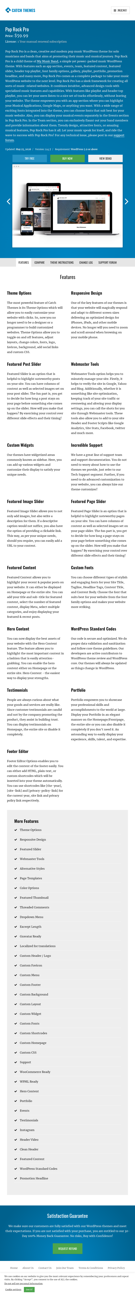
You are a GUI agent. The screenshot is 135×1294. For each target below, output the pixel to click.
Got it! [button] (29, 1289)
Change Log (86, 262)
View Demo (105, 158)
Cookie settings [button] (13, 1289)
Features (23, 262)
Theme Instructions (62, 262)
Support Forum (107, 262)
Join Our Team (65, 1268)
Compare (39, 262)
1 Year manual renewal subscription (42, 41)
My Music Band (47, 61)
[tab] (23, 262)
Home (14, 1268)
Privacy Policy (116, 1268)
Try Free (29, 158)
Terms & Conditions (91, 1268)
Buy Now (67, 158)
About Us (28, 1268)
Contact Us (45, 1268)
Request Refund (67, 1248)
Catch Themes (23, 10)
